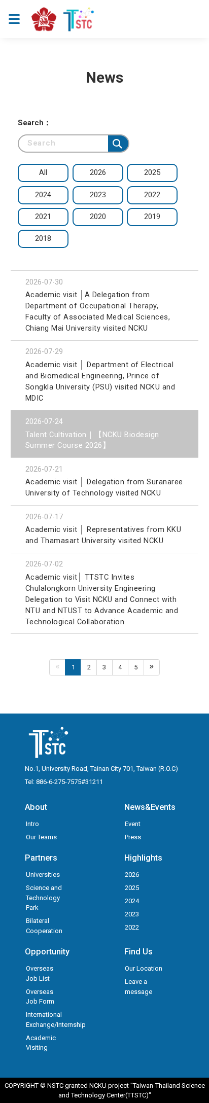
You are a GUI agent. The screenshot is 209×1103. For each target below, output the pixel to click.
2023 (132, 914)
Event (133, 824)
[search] (118, 143)
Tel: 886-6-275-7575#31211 (64, 782)
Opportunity (47, 951)
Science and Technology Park (44, 897)
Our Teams (41, 837)
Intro (32, 824)
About (36, 807)
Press (133, 837)
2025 (132, 888)
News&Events (150, 807)
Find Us (138, 951)
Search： (34, 122)
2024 (132, 901)
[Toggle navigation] (14, 19)
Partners (41, 858)
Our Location (143, 968)
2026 (132, 874)
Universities (43, 874)
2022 (132, 927)
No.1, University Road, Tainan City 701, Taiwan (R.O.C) (101, 768)
